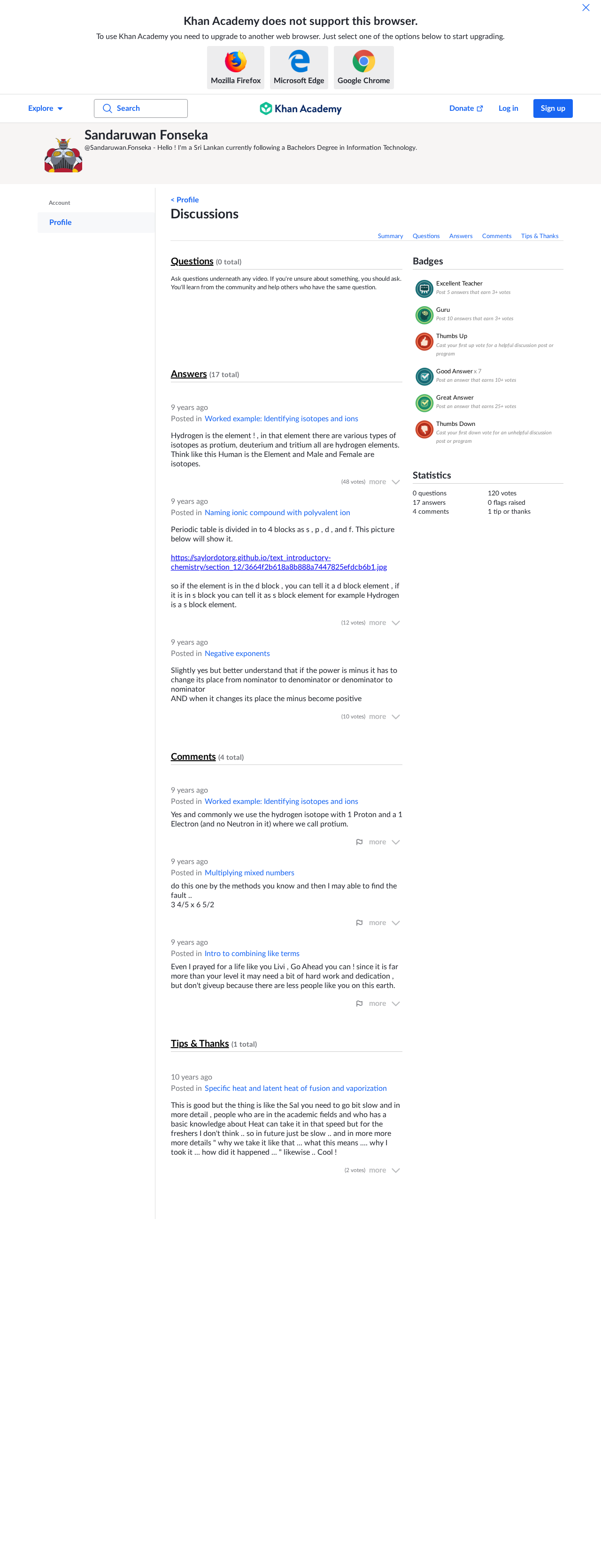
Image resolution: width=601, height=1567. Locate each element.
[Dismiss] (585, 7)
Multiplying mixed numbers (249, 873)
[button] (63, 153)
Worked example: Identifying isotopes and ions (281, 419)
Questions (426, 236)
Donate (461, 108)
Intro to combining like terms (252, 953)
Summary (390, 236)
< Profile (184, 200)
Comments (497, 236)
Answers (461, 236)
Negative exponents (237, 653)
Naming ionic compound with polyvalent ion (277, 513)
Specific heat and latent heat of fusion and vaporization (296, 1088)
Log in (508, 108)
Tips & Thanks (540, 236)
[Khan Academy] (301, 108)
